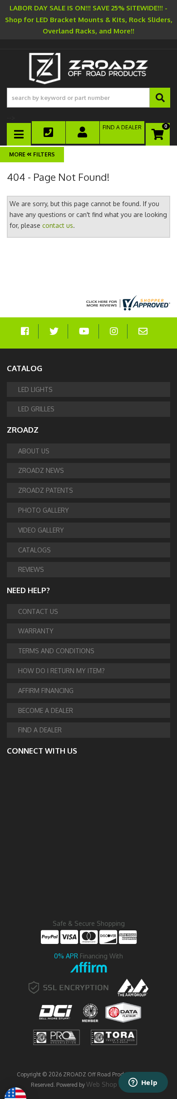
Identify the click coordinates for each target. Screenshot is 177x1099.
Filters (43, 154)
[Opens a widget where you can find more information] (143, 1083)
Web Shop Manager (115, 1084)
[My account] (83, 132)
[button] (88, 98)
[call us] (49, 132)
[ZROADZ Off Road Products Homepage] (88, 68)
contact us (57, 225)
